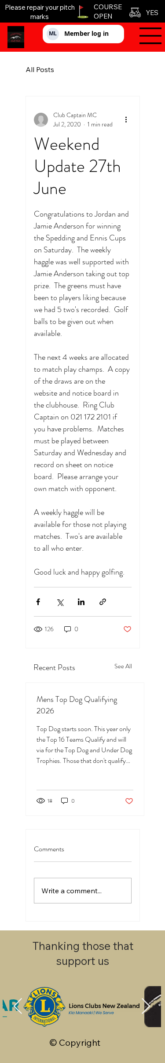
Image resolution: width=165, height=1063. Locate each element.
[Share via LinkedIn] (81, 602)
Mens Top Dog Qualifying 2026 (77, 704)
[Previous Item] (18, 1006)
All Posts (40, 69)
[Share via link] (103, 602)
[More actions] (126, 119)
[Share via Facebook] (38, 602)
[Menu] (146, 36)
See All (123, 666)
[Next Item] (146, 1006)
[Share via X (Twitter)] (59, 602)
